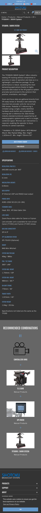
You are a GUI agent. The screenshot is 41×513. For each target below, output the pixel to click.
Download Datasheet (10, 151)
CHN (34, 4)
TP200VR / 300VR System (11, 19)
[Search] (24, 13)
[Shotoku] (20, 8)
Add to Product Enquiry (20, 142)
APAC (27, 4)
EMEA (10, 4)
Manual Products (23, 17)
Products (11, 17)
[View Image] (11, 60)
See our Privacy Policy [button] (11, 504)
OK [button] (21, 509)
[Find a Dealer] (28, 13)
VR (33, 17)
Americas (18, 4)
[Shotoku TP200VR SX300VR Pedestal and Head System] (20, 43)
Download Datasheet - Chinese (29, 151)
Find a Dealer (20, 146)
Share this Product (21, 30)
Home (3, 17)
